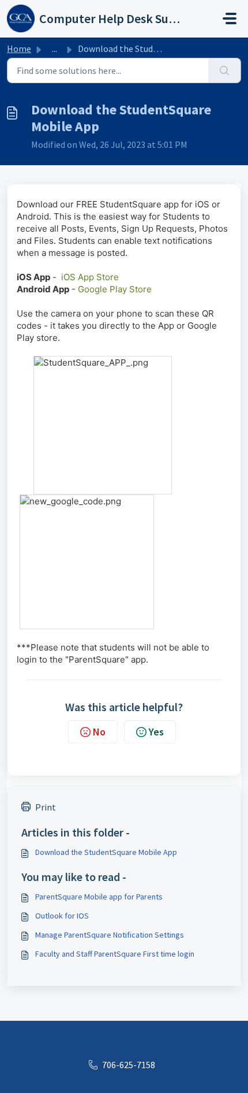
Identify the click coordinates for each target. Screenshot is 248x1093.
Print (45, 807)
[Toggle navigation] (229, 18)
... (54, 48)
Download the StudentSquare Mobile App (106, 852)
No (99, 731)
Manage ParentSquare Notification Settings (109, 935)
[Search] (224, 70)
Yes (156, 731)
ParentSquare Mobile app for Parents (99, 896)
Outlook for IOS (62, 915)
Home (19, 48)
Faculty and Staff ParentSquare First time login (114, 954)
